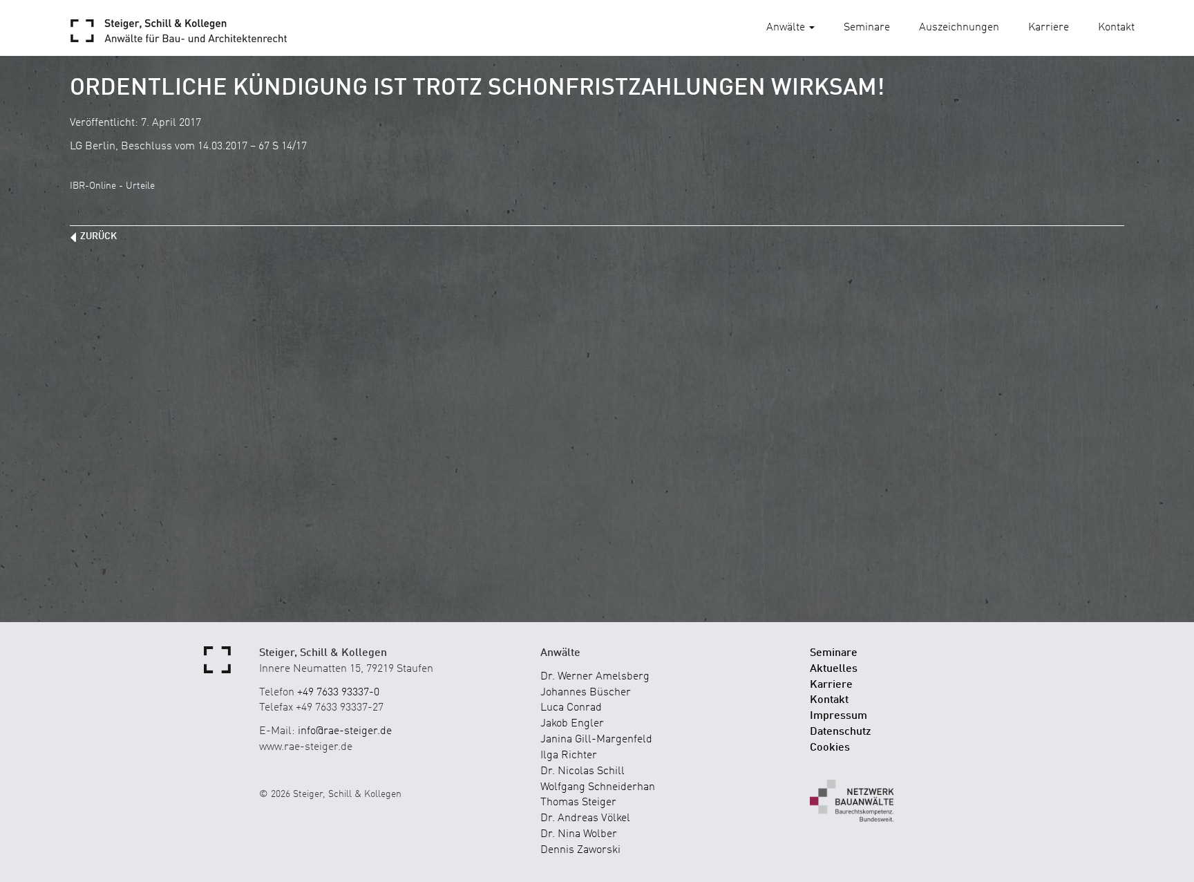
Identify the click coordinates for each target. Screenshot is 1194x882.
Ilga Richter (568, 755)
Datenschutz (840, 732)
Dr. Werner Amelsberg (595, 676)
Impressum (838, 716)
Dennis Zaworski (580, 850)
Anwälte (787, 27)
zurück (98, 236)
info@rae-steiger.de (345, 731)
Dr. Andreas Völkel (585, 818)
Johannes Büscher (585, 692)
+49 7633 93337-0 (338, 692)
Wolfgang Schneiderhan (597, 787)
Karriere (1048, 27)
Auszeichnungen (959, 27)
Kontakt (1116, 27)
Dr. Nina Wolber (578, 834)
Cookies (830, 747)
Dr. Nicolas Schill (582, 771)
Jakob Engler (572, 723)
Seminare (867, 27)
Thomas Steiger (578, 802)
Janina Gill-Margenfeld (596, 739)
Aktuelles (833, 669)
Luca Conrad (571, 707)
